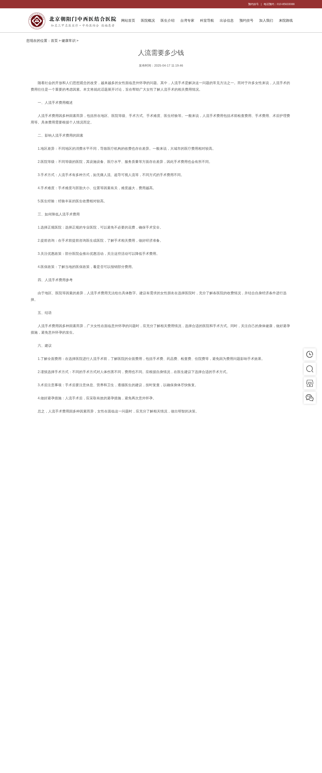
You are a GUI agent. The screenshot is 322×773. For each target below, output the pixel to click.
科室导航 (207, 20)
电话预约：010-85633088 (279, 4)
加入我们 (266, 20)
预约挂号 (253, 4)
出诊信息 (227, 20)
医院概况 (148, 20)
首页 (54, 40)
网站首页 (128, 20)
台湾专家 (187, 20)
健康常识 (69, 40)
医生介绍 (168, 20)
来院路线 (286, 20)
